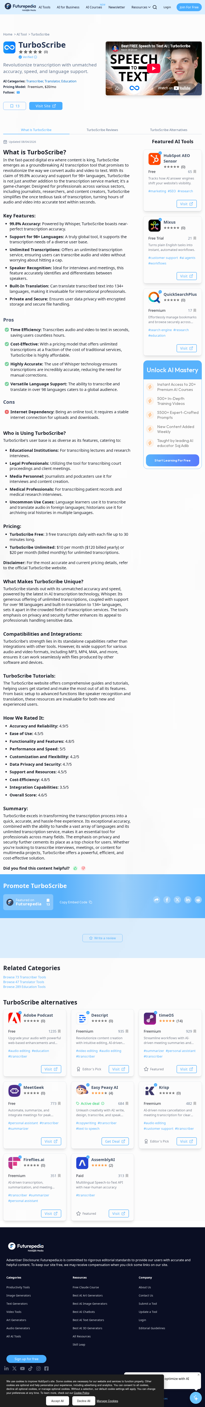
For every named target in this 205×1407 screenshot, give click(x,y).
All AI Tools (13, 1336)
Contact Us (146, 1295)
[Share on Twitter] (177, 899)
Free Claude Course (86, 1287)
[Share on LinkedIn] (187, 899)
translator (52, 81)
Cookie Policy (81, 1393)
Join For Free (189, 7)
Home (7, 34)
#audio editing (19, 1051)
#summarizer (154, 1051)
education (68, 81)
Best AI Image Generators (90, 1303)
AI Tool (22, 34)
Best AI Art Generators (88, 1295)
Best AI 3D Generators (87, 1328)
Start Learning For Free (173, 460)
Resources (139, 7)
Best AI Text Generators (88, 1320)
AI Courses (94, 6)
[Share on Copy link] (156, 899)
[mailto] (18, 92)
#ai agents (187, 258)
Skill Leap (79, 1344)
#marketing (157, 191)
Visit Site (43, 106)
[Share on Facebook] (167, 899)
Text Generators (17, 1303)
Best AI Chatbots (84, 1312)
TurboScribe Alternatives (168, 130)
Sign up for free (26, 1359)
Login (167, 7)
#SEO (172, 191)
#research (185, 191)
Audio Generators (18, 1328)
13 (17, 106)
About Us (145, 1287)
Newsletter (117, 7)
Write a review (105, 938)
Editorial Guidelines (152, 1328)
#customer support (163, 258)
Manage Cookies (107, 1401)
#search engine (160, 330)
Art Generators (16, 1320)
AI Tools (44, 7)
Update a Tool (148, 1312)
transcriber (34, 81)
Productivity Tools (18, 1287)
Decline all (83, 1401)
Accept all (57, 1401)
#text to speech (87, 1128)
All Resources (82, 1336)
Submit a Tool (148, 1303)
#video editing (87, 1051)
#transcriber (17, 1056)
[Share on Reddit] (198, 899)
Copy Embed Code (73, 902)
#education (157, 335)
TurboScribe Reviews (102, 130)
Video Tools (13, 1312)
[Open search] (154, 7)
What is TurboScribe (36, 130)
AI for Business (68, 7)
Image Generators (18, 1295)
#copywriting (86, 1123)
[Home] (20, 7)
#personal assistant (181, 1051)
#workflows (157, 263)
